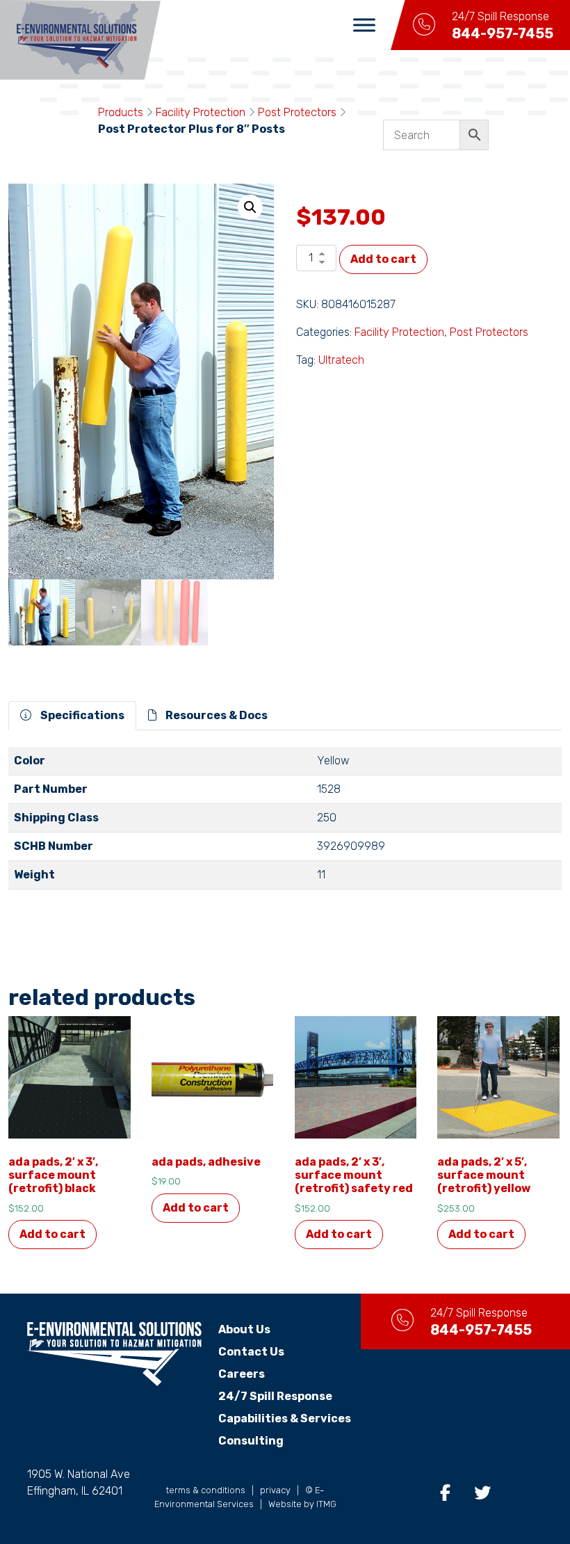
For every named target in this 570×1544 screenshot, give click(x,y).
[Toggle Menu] (364, 24)
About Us (244, 1329)
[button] (250, 207)
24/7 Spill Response (275, 1396)
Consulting (251, 1440)
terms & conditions (205, 1490)
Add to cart (383, 259)
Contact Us (251, 1351)
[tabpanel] (285, 823)
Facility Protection (200, 112)
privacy (275, 1490)
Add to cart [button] (52, 1234)
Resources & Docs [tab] (215, 715)
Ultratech (341, 360)
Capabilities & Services (284, 1418)
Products (120, 112)
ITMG (326, 1504)
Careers (241, 1374)
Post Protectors (297, 112)
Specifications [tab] (81, 715)
